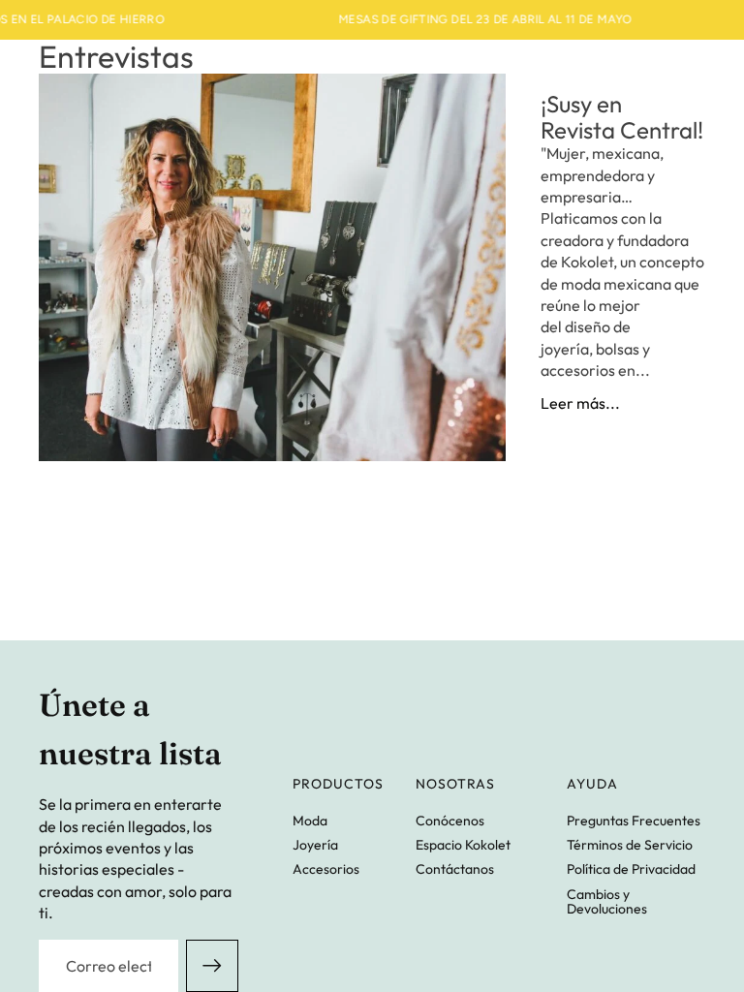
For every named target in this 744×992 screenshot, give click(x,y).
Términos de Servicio (630, 844)
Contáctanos (455, 869)
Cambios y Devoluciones (607, 901)
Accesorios (326, 869)
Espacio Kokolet (463, 844)
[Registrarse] (212, 966)
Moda (310, 820)
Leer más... (580, 403)
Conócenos (450, 820)
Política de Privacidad (631, 869)
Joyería (315, 844)
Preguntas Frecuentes (633, 820)
